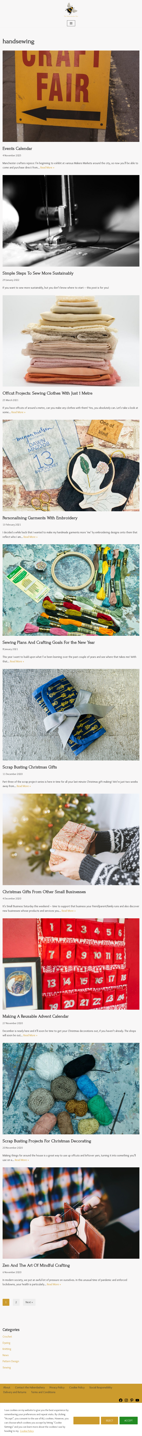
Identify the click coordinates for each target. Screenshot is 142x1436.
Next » (29, 1302)
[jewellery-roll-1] (71, 715)
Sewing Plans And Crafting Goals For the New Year (49, 642)
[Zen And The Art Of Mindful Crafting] (71, 1213)
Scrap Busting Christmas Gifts (30, 767)
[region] (71, 1419)
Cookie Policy (27, 1431)
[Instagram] (126, 1401)
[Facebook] (121, 1401)
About (6, 1387)
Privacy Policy (57, 1387)
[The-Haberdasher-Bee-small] (71, 9)
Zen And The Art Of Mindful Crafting (36, 1265)
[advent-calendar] (71, 964)
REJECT (109, 1420)
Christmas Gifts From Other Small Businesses (44, 891)
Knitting (7, 1349)
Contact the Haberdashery (30, 1387)
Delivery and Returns (14, 1392)
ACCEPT (129, 1420)
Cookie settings (86, 1420)
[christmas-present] (71, 839)
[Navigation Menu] (71, 23)
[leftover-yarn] (71, 1088)
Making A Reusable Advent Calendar (36, 1016)
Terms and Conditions (43, 1392)
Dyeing (6, 1342)
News (6, 1355)
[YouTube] (137, 1401)
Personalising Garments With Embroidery (40, 517)
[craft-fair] (71, 96)
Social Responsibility (100, 1387)
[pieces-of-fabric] (71, 341)
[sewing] (71, 221)
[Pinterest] (132, 1401)
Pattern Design (11, 1361)
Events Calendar (17, 148)
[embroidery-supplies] (71, 590)
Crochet (7, 1336)
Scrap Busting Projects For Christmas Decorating (47, 1141)
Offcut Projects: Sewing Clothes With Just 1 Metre (47, 393)
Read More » (47, 167)
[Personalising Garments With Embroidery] (71, 465)
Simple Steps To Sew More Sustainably (38, 273)
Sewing (7, 1367)
